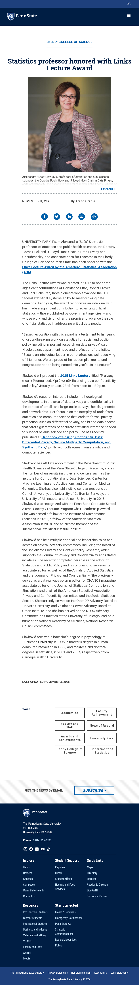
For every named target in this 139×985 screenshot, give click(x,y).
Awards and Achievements (70, 738)
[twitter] (57, 217)
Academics (69, 713)
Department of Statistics (102, 750)
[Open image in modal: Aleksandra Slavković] (69, 124)
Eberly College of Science (70, 42)
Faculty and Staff (70, 725)
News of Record (102, 725)
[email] (81, 217)
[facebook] (44, 217)
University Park (101, 738)
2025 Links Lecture (75, 376)
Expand (107, 189)
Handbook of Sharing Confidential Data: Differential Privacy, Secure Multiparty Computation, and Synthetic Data (66, 442)
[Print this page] (94, 216)
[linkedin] (69, 217)
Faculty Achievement (102, 712)
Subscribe (93, 790)
